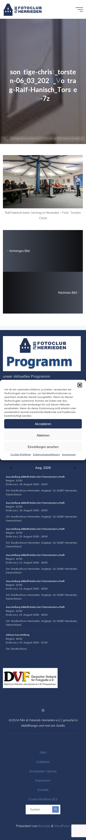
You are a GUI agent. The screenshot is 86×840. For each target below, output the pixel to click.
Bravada (43, 826)
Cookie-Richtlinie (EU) (43, 799)
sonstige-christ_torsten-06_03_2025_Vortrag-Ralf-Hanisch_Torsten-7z (47, 138)
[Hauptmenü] (79, 9)
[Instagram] (43, 710)
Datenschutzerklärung (46, 454)
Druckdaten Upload (42, 771)
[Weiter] (75, 467)
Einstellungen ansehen (43, 446)
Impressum (69, 454)
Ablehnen (43, 435)
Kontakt (43, 790)
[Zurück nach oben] (69, 823)
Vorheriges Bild (19, 251)
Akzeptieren (43, 423)
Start (43, 752)
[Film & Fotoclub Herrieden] (22, 9)
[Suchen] (55, 809)
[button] (80, 385)
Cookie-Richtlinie (20, 454)
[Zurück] (11, 467)
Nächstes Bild (67, 293)
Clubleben (43, 762)
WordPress (62, 826)
